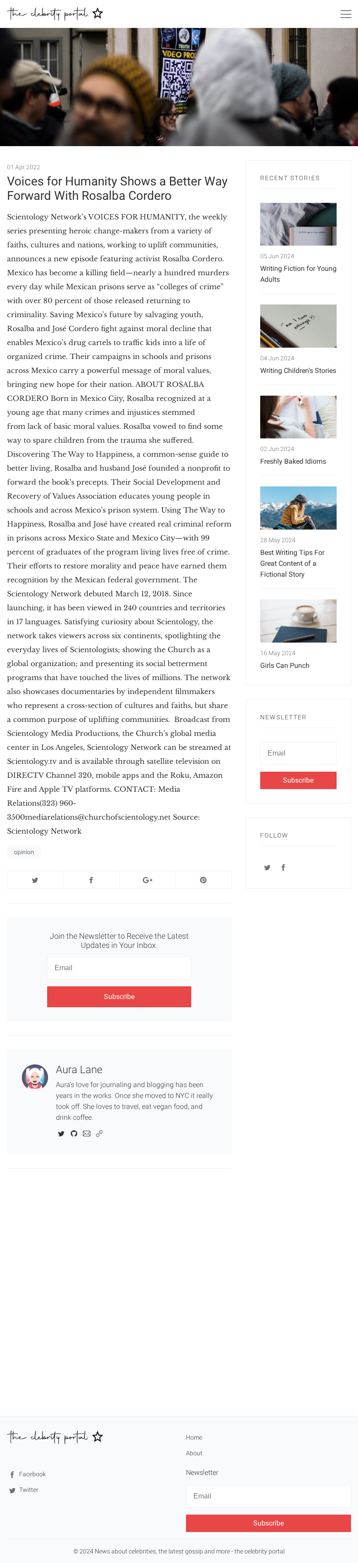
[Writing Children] (298, 326)
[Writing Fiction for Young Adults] (298, 224)
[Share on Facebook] (91, 880)
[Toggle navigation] (346, 15)
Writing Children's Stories (298, 370)
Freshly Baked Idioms (293, 461)
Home (194, 1437)
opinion (24, 851)
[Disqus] (119, 1292)
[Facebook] (283, 867)
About (194, 1453)
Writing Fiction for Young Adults (298, 274)
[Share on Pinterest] (203, 880)
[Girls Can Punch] (298, 621)
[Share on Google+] (147, 880)
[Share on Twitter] (35, 880)
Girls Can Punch (285, 665)
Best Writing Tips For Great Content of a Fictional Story (292, 563)
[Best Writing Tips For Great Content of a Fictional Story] (298, 508)
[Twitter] (61, 1133)
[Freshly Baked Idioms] (298, 417)
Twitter (28, 1489)
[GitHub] (74, 1133)
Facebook (32, 1474)
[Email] (86, 1133)
